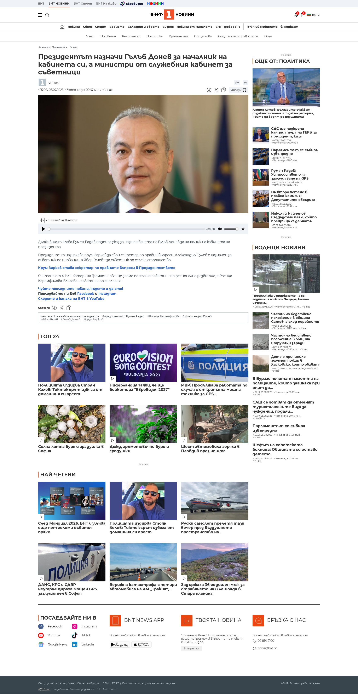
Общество (203, 36)
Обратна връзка (88, 683)
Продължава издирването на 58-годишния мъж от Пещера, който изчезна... (281, 299)
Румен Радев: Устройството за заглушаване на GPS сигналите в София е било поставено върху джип (292, 174)
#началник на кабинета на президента (69, 316)
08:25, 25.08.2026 (282, 347)
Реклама (143, 464)
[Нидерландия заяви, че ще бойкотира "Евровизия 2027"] (143, 363)
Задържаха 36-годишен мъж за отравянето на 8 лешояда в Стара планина (213, 589)
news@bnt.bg (268, 648)
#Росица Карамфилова (163, 316)
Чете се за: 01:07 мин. (285, 328)
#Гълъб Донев (70, 319)
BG (314, 15)
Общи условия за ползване (56, 683)
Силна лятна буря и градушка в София (71, 449)
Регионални (131, 36)
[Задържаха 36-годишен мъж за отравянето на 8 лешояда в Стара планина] (214, 562)
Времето (117, 27)
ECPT (115, 683)
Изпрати (191, 648)
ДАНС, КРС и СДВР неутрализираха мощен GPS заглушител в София (67, 589)
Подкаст (291, 27)
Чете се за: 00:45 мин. (288, 416)
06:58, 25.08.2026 (282, 326)
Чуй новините (265, 27)
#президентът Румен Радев (123, 316)
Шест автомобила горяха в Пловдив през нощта (210, 449)
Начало (44, 47)
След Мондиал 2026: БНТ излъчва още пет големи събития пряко (71, 527)
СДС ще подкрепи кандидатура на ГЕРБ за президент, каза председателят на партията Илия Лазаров (294, 132)
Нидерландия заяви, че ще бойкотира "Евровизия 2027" (140, 387)
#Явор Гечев (49, 319)
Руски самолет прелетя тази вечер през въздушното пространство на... (212, 527)
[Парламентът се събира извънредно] (261, 156)
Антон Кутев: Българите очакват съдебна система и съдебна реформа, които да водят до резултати (283, 113)
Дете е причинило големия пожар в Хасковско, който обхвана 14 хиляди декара (295, 360)
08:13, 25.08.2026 (282, 368)
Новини (74, 27)
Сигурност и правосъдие (238, 36)
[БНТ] (43, 82)
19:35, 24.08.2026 (263, 458)
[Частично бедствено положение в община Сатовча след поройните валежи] (261, 320)
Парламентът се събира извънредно (294, 152)
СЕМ (106, 683)
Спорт (100, 27)
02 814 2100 (266, 640)
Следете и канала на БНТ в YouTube (71, 299)
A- (245, 82)
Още (268, 36)
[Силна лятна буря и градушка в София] (71, 424)
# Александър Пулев (197, 316)
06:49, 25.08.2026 (264, 307)
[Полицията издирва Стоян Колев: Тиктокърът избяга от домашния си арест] (71, 363)
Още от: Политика (282, 61)
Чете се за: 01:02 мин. (306, 368)
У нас (90, 36)
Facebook (85, 294)
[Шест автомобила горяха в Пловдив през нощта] (214, 424)
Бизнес (168, 27)
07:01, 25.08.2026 (263, 435)
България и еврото (143, 27)
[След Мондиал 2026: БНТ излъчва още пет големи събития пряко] (71, 501)
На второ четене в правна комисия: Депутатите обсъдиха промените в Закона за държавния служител (293, 196)
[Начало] (62, 27)
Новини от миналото (194, 27)
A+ (237, 82)
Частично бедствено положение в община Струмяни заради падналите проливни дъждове (291, 339)
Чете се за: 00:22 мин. (285, 349)
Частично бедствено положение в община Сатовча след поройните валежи (295, 318)
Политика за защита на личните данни (149, 683)
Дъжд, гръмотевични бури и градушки (139, 449)
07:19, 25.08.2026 (263, 392)
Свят (87, 27)
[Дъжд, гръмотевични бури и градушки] (143, 424)
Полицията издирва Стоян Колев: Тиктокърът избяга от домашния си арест (70, 389)
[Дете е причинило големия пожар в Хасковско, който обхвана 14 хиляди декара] (261, 363)
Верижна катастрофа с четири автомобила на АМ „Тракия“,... (143, 587)
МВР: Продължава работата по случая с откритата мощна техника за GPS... (214, 389)
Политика (154, 36)
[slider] (126, 229)
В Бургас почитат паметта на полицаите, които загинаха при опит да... (286, 383)
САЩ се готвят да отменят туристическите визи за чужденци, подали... (283, 407)
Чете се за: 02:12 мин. (288, 458)
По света (108, 36)
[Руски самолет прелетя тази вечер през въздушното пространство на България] (214, 501)
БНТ (41, 3)
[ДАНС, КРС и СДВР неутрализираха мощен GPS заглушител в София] (71, 562)
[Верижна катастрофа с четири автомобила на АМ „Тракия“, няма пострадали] (143, 562)
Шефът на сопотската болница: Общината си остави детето (285, 449)
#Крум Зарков (93, 319)
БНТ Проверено (227, 27)
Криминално (178, 36)
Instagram (107, 294)
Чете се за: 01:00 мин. (288, 307)
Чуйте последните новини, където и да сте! (80, 289)
